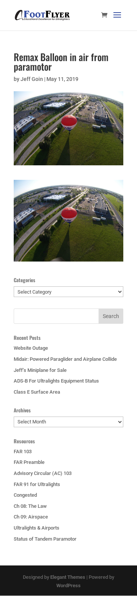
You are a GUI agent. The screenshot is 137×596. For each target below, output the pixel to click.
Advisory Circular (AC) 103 (43, 473)
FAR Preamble (29, 462)
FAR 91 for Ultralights (37, 484)
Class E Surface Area (37, 392)
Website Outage (31, 348)
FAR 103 (23, 451)
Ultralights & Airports (36, 528)
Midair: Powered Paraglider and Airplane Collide (65, 359)
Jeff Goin (32, 79)
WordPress (68, 585)
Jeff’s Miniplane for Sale (40, 370)
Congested (25, 495)
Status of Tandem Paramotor (45, 539)
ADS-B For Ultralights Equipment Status (56, 381)
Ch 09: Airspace (31, 517)
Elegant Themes (67, 577)
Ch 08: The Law (30, 506)
